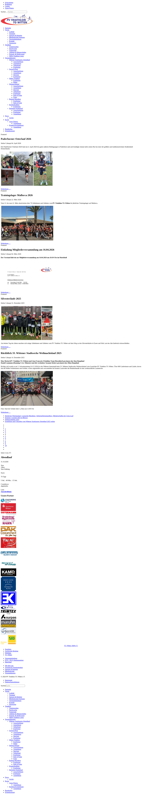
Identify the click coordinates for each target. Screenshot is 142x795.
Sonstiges (8, 649)
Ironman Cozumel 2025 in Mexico (16, 418)
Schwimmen (9, 2)
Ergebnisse (16, 67)
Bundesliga (8, 129)
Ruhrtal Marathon (15, 99)
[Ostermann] (8, 514)
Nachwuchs (13, 48)
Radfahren (8, 4)
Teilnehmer (17, 65)
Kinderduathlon (14, 105)
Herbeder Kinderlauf (16, 108)
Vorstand (12, 34)
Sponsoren (12, 43)
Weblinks (8, 653)
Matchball (8, 662)
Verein (7, 30)
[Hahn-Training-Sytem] (8, 525)
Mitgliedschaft (9, 671)
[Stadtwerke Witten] (8, 502)
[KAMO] (8, 575)
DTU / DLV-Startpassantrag (14, 660)
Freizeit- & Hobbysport (16, 54)
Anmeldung (17, 63)
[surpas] (8, 618)
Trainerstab (12, 50)
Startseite (8, 28)
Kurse (7, 120)
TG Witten (8, 655)
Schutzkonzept (10, 131)
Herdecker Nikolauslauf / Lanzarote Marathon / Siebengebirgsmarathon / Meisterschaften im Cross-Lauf (39, 416)
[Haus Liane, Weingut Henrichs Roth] (8, 590)
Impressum (8, 680)
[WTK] (8, 567)
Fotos (15, 97)
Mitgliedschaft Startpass (17, 37)
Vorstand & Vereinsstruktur (14, 667)
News (7, 116)
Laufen (7, 6)
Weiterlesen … (5, 189)
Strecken (16, 75)
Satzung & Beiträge (15, 35)
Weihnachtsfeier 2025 (12, 419)
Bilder (15, 82)
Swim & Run (13, 69)
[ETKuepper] (8, 604)
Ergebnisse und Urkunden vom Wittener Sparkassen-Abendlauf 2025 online (30, 421)
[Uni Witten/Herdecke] (8, 634)
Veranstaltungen (10, 58)
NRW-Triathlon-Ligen (16, 56)
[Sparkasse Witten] (8, 510)
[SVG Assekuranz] (8, 644)
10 (6, 445)
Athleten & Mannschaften (17, 52)
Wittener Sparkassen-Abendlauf (19, 60)
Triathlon (8, 45)
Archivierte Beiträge (11, 651)
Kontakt (11, 41)
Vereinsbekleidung (15, 39)
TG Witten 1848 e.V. (71, 646)
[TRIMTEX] (8, 614)
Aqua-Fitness (9, 8)
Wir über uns (9, 666)
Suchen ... (4, 12)
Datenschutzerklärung (12, 682)
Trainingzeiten (14, 47)
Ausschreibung (18, 62)
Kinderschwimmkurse (16, 125)
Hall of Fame (17, 95)
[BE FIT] (8, 547)
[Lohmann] (9, 558)
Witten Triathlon (14, 78)
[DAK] (8, 536)
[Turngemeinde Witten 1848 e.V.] (8, 609)
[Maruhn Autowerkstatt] (8, 627)
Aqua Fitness (13, 121)
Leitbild (11, 32)
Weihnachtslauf (14, 84)
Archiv (11, 118)
